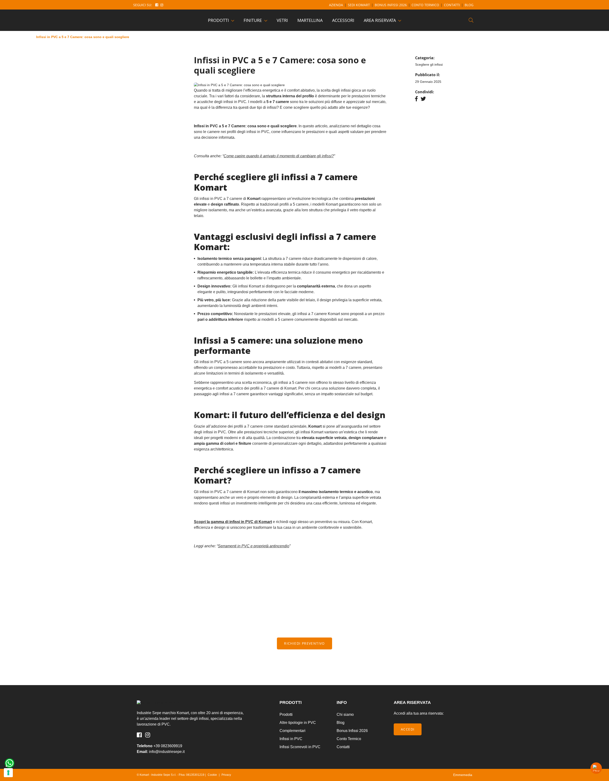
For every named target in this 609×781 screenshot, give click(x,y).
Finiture (253, 20)
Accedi (407, 729)
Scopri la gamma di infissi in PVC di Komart (233, 522)
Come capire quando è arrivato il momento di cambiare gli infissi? (279, 156)
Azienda (336, 5)
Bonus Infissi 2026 (391, 5)
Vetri (282, 20)
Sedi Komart (359, 5)
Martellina (310, 20)
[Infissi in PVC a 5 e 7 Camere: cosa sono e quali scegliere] (159, 20)
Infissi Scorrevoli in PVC (300, 747)
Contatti (452, 5)
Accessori (343, 20)
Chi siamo (345, 714)
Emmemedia (462, 775)
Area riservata (380, 20)
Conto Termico (425, 5)
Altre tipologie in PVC (298, 723)
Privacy (226, 774)
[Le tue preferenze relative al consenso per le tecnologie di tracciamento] (8, 772)
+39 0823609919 (167, 746)
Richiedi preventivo (304, 643)
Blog (469, 5)
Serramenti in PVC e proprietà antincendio (253, 546)
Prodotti (218, 20)
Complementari (292, 731)
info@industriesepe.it (167, 752)
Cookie (212, 774)
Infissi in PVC (291, 739)
